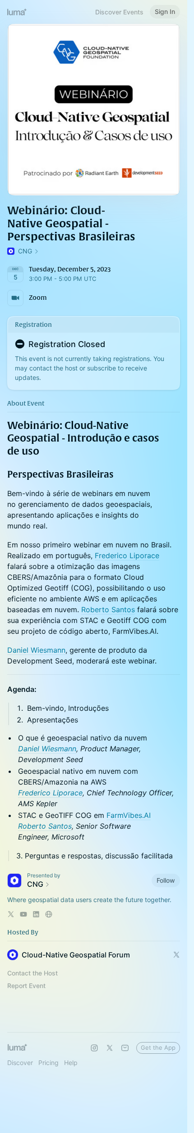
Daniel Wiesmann (36, 650)
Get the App (158, 1047)
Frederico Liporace (127, 555)
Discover (20, 1062)
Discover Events (119, 12)
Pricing (48, 1062)
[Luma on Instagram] (94, 1048)
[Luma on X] (109, 1048)
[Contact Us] (125, 1048)
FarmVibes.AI (128, 815)
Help (71, 1062)
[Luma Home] (17, 11)
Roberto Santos (108, 609)
